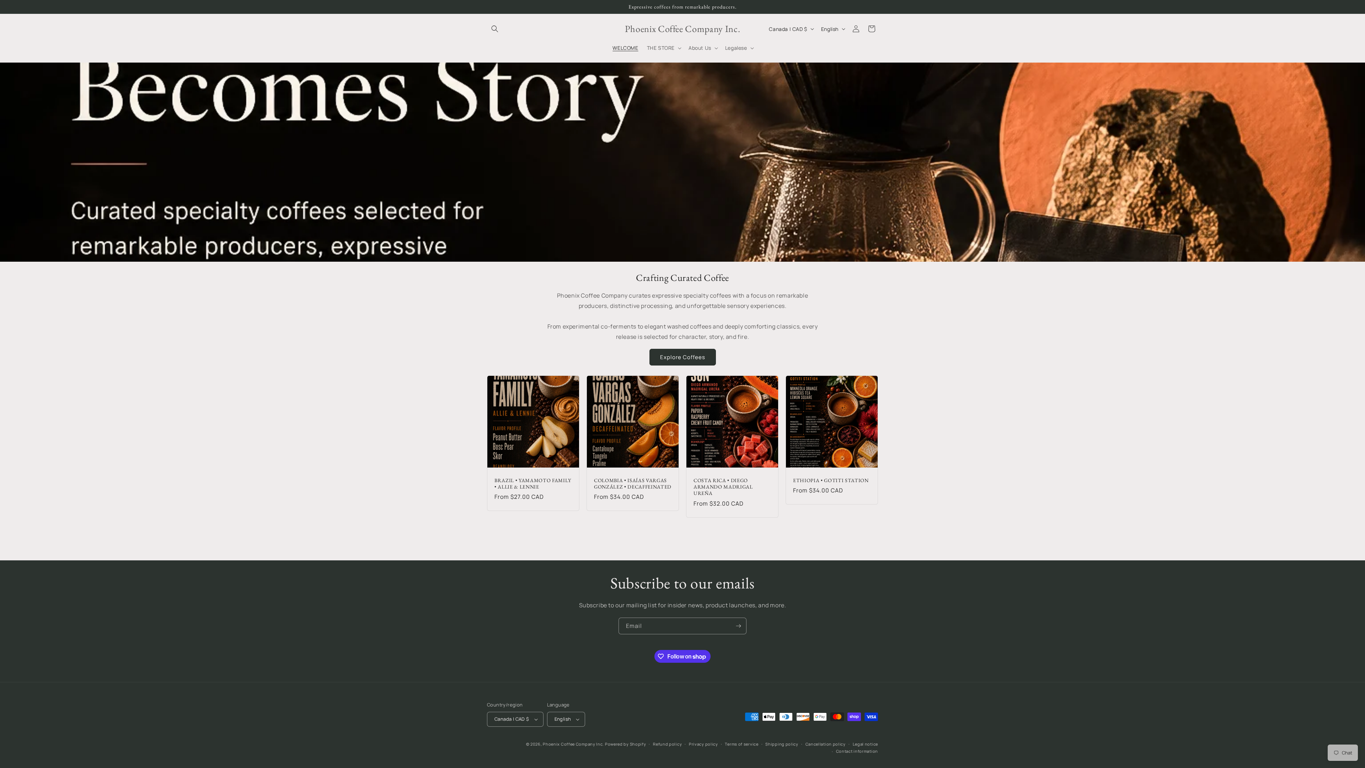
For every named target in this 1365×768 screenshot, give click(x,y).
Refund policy (667, 744)
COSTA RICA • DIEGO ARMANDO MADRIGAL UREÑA (723, 486)
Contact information (857, 751)
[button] (495, 29)
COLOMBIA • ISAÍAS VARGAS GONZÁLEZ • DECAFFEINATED (632, 483)
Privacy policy (703, 744)
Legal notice (865, 744)
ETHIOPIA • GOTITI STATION (831, 480)
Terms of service (741, 744)
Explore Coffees (682, 357)
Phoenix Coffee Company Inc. (573, 744)
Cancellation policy (825, 744)
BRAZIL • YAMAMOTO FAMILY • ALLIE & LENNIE (532, 483)
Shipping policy (781, 744)
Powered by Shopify (625, 744)
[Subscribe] (738, 626)
